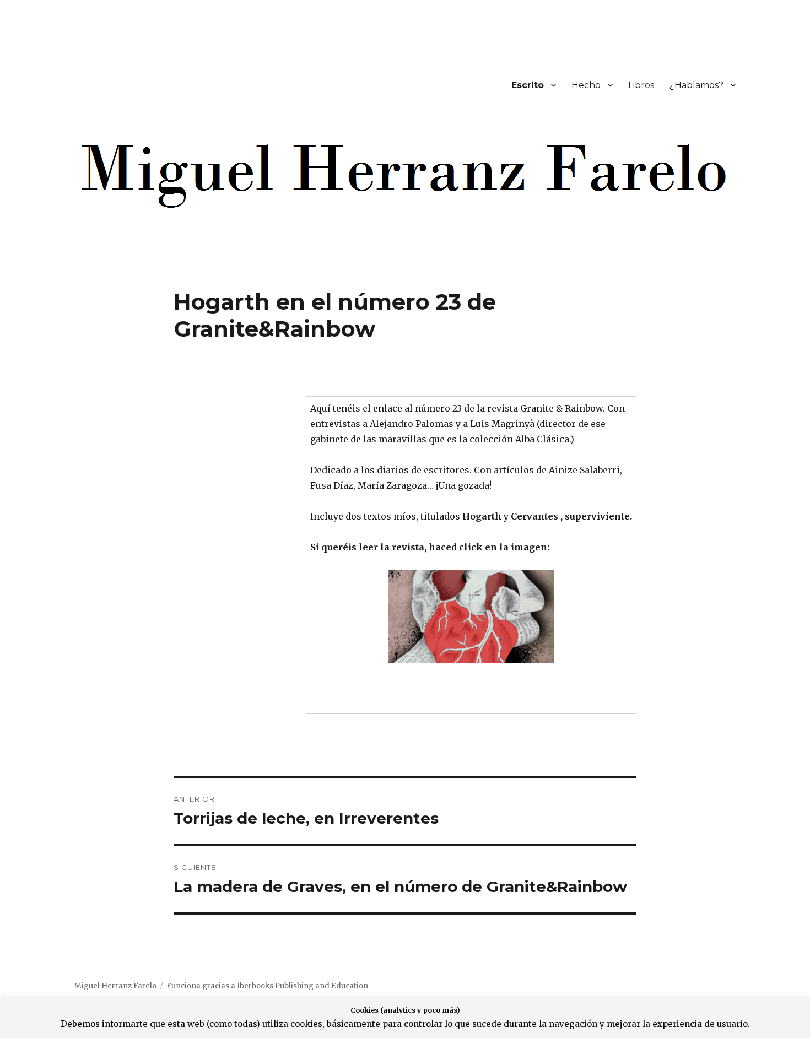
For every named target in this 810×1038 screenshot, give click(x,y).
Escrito (527, 85)
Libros (641, 85)
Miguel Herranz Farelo (115, 986)
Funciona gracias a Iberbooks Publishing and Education (267, 986)
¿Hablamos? (696, 85)
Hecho (586, 85)
